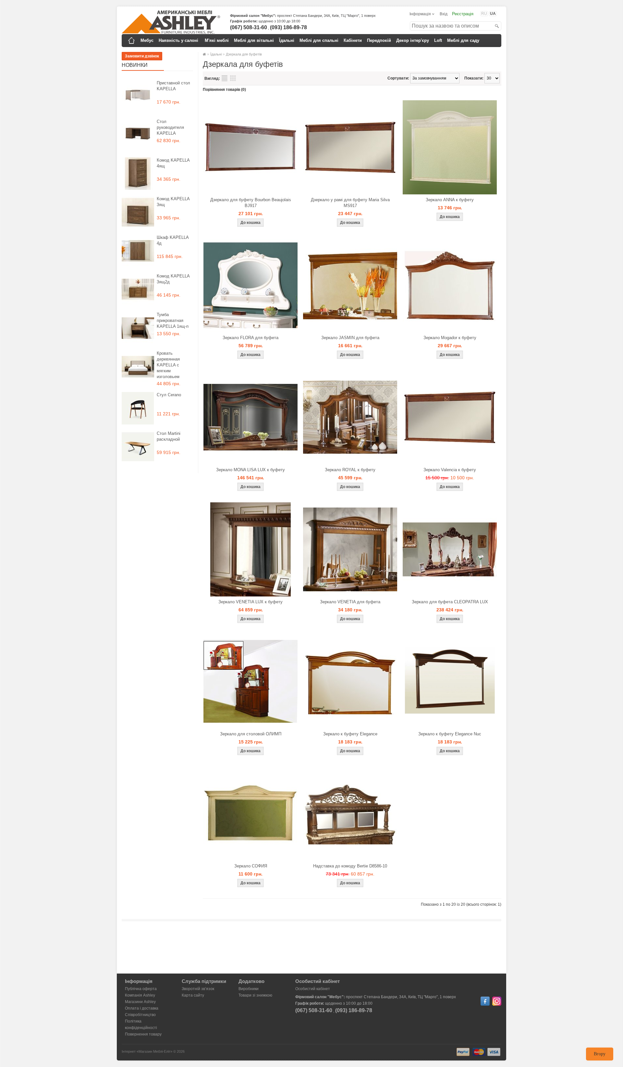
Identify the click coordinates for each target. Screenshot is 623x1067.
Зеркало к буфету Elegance (350, 733)
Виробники (248, 989)
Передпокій (379, 40)
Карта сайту (193, 995)
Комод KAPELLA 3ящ (173, 201)
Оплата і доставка (141, 1008)
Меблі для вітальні (254, 40)
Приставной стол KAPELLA (173, 85)
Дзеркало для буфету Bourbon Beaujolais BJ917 (250, 202)
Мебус (146, 40)
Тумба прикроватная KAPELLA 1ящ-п (173, 320)
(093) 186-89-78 (288, 27)
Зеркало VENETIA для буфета (350, 601)
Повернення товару (143, 1034)
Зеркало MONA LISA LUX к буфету (250, 469)
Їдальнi (286, 40)
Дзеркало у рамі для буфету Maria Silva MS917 (350, 202)
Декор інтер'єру (412, 40)
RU (484, 13)
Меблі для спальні (318, 40)
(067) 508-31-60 (248, 27)
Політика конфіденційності (141, 1024)
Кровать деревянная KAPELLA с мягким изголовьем (168, 365)
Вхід (443, 14)
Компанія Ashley (140, 995)
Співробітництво (140, 1014)
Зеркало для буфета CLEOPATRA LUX (450, 601)
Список (224, 78)
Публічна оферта (141, 989)
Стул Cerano (169, 394)
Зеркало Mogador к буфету (449, 337)
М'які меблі (217, 40)
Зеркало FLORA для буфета (250, 337)
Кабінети (353, 40)
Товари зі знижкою (255, 995)
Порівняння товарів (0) (224, 89)
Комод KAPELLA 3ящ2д (173, 279)
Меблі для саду (463, 40)
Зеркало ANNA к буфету (450, 199)
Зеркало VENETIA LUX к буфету (250, 601)
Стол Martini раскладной (168, 436)
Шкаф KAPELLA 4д (173, 240)
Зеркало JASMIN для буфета (350, 337)
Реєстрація (462, 13)
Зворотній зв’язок (198, 989)
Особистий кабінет (312, 989)
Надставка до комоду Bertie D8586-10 (350, 866)
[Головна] (131, 40)
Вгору (599, 1053)
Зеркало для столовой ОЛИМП (250, 733)
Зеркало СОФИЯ (250, 866)
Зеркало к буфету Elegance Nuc (449, 733)
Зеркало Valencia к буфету (449, 469)
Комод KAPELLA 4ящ (173, 163)
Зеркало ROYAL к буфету (350, 469)
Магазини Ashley (140, 1002)
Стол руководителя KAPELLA (170, 127)
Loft (438, 40)
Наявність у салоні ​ (179, 40)
